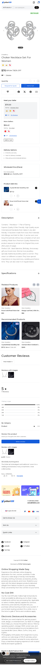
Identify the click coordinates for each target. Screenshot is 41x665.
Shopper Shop (14, 107)
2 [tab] (21, 48)
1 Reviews (8, 75)
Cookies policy (21, 657)
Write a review (20, 441)
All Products (7, 7)
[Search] (36, 7)
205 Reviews (13, 135)
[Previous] (34, 284)
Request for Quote (11, 86)
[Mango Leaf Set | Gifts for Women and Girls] (31, 297)
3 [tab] (22, 48)
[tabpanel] (20, 30)
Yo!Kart (25, 560)
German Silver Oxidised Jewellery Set (31, 344)
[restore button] (39, 201)
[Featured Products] (10, 492)
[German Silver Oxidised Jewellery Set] (31, 331)
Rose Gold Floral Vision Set (19, 201)
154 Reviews (14, 115)
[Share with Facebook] (19, 92)
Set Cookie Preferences (13, 660)
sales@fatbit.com (33, 502)
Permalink (20, 476)
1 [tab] (19, 48)
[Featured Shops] (30, 492)
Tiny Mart (12, 128)
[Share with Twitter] (24, 92)
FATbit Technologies (24, 564)
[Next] (38, 284)
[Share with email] (36, 92)
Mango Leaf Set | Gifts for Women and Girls (31, 310)
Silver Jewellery (5, 308)
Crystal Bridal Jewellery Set (19, 188)
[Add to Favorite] (7, 91)
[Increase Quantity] (38, 81)
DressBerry (4, 54)
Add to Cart (30, 86)
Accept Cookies (30, 660)
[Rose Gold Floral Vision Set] (6, 203)
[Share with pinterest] (30, 92)
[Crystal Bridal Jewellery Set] (6, 189)
